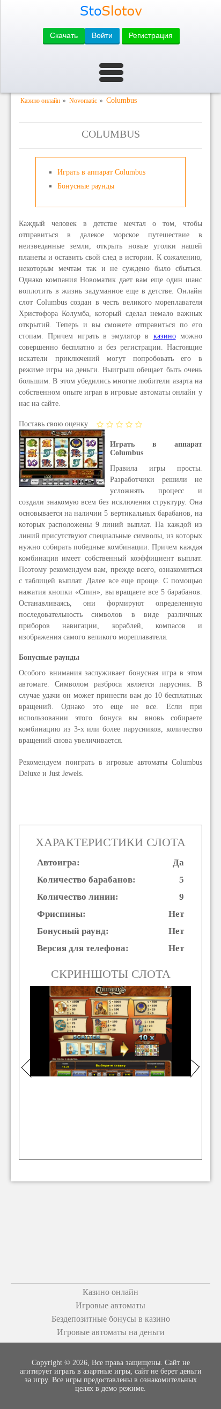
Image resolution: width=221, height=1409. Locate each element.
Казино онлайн (110, 1292)
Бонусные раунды (85, 186)
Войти (102, 35)
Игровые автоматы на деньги (111, 1332)
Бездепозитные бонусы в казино (110, 1318)
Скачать (64, 35)
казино (164, 336)
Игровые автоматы (110, 1305)
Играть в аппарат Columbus (101, 172)
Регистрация (151, 35)
